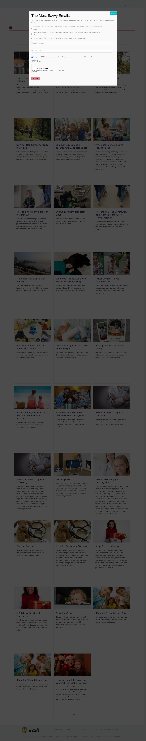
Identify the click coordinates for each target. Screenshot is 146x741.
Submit (36, 79)
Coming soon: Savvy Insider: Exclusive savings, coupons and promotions (59, 38)
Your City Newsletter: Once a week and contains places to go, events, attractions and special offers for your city (66, 34)
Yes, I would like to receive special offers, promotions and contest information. (64, 57)
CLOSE (113, 13)
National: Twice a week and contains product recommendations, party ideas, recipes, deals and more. (67, 28)
